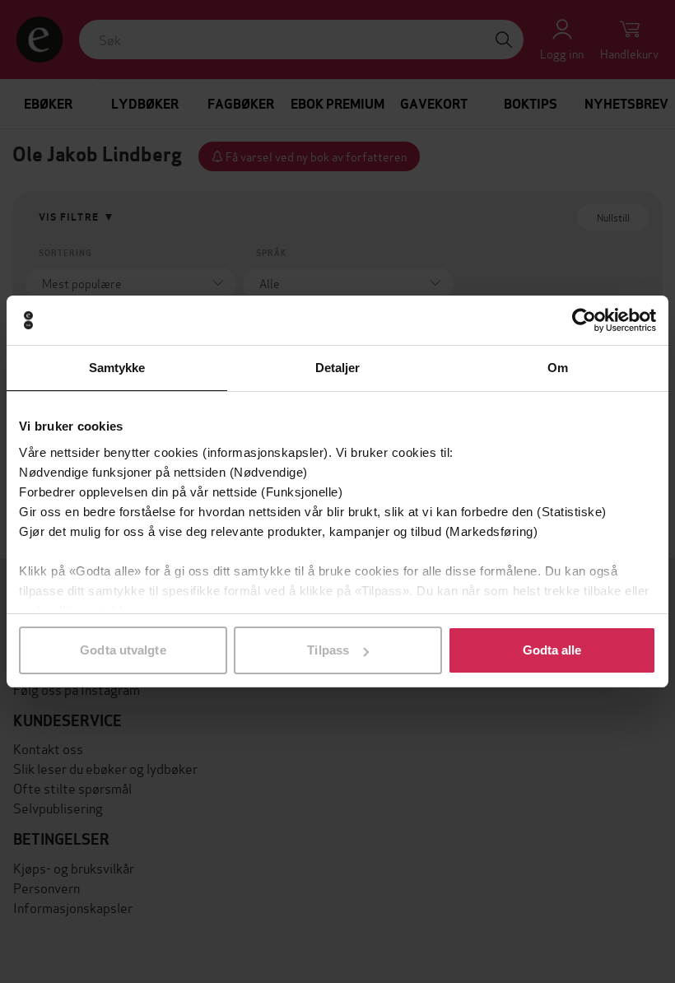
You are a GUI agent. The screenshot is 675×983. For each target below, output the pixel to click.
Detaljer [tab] (338, 368)
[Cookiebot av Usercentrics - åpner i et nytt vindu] (584, 320)
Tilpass (328, 650)
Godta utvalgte (122, 650)
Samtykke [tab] (117, 368)
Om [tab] (557, 368)
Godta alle (552, 650)
